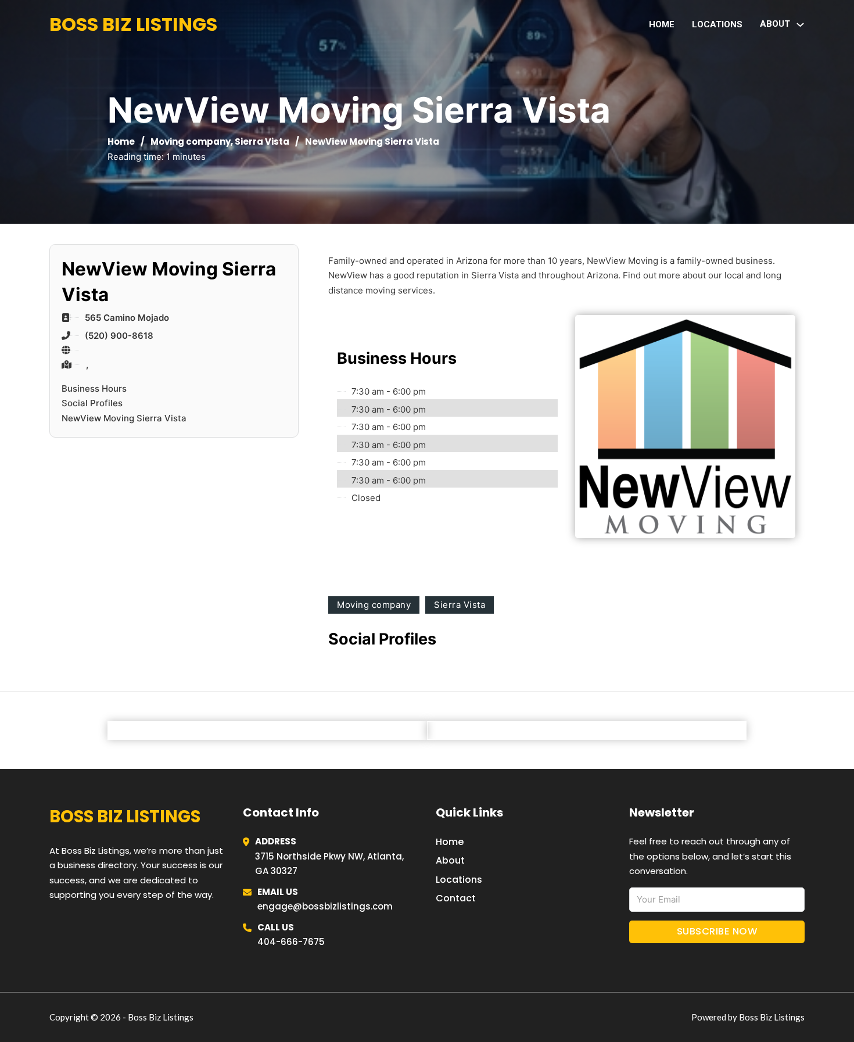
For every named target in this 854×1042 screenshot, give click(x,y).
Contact (456, 898)
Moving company (190, 141)
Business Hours (94, 388)
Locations (717, 24)
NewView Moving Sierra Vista (124, 418)
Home (661, 24)
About (450, 860)
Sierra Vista (262, 141)
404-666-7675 (291, 942)
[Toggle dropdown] (800, 24)
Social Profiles (92, 403)
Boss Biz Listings (133, 24)
